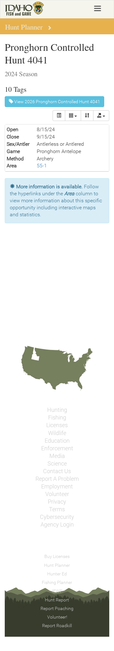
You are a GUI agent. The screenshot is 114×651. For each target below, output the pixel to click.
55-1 (42, 166)
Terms (57, 509)
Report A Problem (57, 479)
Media (57, 456)
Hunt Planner (57, 565)
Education (57, 441)
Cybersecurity (57, 517)
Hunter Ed (57, 573)
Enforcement (57, 448)
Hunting (57, 410)
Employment (57, 486)
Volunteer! (57, 617)
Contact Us (57, 471)
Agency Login (57, 524)
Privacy (57, 502)
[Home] (24, 9)
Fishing (57, 417)
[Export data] (101, 115)
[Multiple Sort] (87, 115)
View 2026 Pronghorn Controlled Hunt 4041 (56, 101)
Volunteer (57, 494)
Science (57, 463)
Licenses (57, 425)
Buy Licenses (57, 556)
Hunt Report (57, 599)
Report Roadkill (57, 625)
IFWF (57, 591)
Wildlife (57, 433)
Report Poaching (57, 608)
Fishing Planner (57, 582)
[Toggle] (59, 115)
